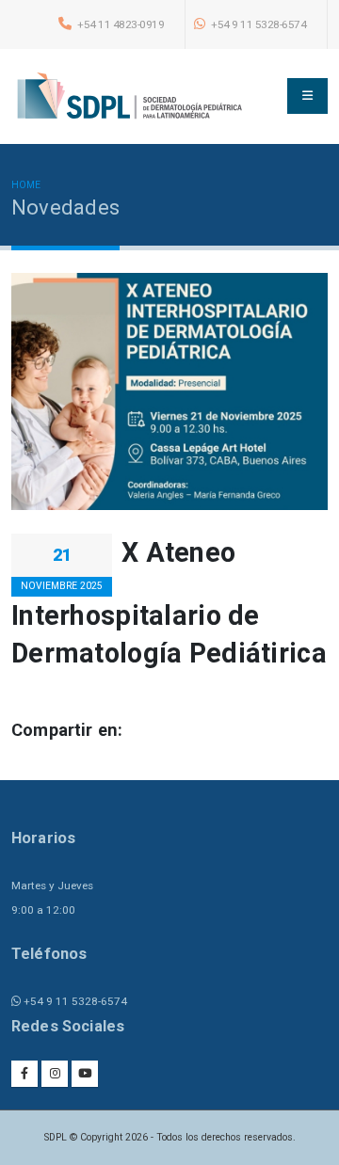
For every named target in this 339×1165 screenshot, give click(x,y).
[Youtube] (85, 1074)
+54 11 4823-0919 (120, 24)
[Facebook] (24, 1074)
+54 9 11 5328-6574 (258, 24)
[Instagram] (54, 1074)
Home (25, 185)
